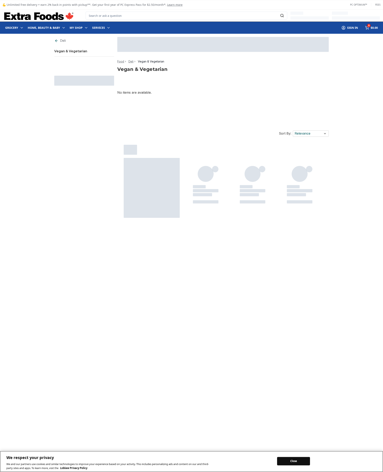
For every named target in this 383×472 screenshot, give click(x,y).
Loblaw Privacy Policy (73, 468)
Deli (63, 41)
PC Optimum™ (358, 4)
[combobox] (186, 16)
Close (293, 461)
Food (120, 61)
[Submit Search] (282, 16)
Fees (378, 4)
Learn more (175, 5)
